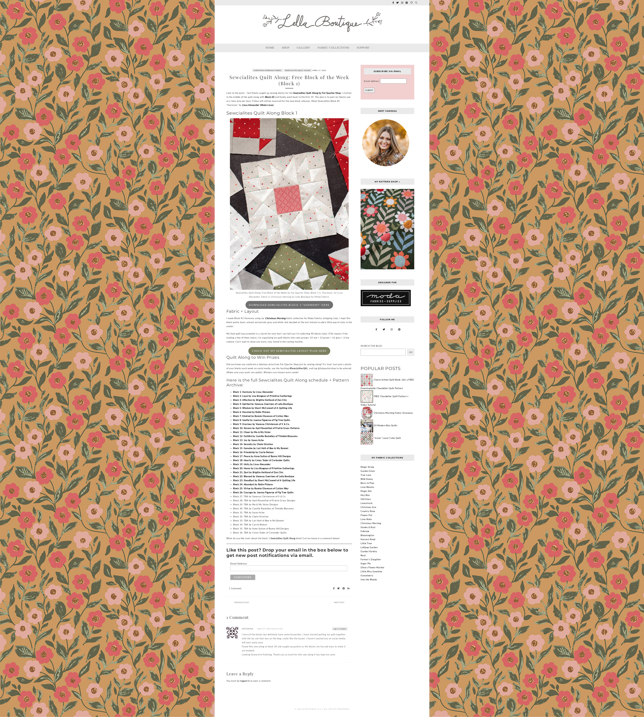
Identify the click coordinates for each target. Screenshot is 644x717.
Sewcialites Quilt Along (298, 70)
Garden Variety (369, 551)
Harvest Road (368, 539)
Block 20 (270, 97)
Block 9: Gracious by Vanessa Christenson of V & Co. (261, 424)
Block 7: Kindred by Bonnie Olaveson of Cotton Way (261, 416)
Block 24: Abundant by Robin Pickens (253, 484)
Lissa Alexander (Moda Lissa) (258, 105)
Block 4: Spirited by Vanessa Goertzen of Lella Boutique (263, 404)
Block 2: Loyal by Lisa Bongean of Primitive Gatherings (262, 396)
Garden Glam (368, 471)
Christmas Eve (368, 507)
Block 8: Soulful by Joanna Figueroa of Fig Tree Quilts (261, 420)
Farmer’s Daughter (371, 559)
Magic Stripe (367, 467)
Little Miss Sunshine (371, 571)
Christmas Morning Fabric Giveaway (393, 413)
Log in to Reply (339, 629)
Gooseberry (367, 575)
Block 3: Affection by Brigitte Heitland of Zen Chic (260, 400)
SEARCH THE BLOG (371, 346)
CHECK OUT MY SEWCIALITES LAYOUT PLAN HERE (289, 350)
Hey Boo (365, 495)
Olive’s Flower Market (372, 567)
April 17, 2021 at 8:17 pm (270, 628)
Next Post (339, 602)
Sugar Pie (366, 563)
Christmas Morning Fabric (268, 70)
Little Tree (366, 543)
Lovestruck (367, 503)
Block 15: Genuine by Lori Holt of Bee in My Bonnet (260, 448)
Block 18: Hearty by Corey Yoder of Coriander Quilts (261, 460)
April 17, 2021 (319, 70)
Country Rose (368, 511)
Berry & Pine (367, 483)
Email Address (238, 563)
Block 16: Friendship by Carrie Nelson (253, 452)
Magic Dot (366, 491)
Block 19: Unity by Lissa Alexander (252, 464)
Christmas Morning (275, 318)
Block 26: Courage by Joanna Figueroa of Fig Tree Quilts (263, 492)
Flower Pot (366, 515)
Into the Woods (369, 579)
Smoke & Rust (368, 527)
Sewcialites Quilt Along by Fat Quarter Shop (317, 93)
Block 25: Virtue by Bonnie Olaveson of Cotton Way (261, 488)
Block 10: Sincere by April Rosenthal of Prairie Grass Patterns (266, 428)
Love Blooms (367, 487)
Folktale (365, 531)
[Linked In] (347, 588)
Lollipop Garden (369, 547)
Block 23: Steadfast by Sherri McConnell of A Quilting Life (264, 480)
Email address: (372, 81)
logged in (245, 680)
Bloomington (367, 535)
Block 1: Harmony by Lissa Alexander (253, 392)
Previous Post (241, 602)
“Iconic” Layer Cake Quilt (387, 438)
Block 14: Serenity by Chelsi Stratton (253, 444)
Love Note (366, 519)
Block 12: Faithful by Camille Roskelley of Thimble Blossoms (265, 436)
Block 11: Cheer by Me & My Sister (252, 432)
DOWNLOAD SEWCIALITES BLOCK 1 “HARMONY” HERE (289, 304)
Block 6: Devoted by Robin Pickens (251, 412)
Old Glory (366, 499)
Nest (363, 555)
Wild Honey (367, 479)
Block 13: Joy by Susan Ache (248, 440)
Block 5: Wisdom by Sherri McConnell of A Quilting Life (262, 408)
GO (410, 352)
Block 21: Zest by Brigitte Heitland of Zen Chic (258, 472)
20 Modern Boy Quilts (385, 425)
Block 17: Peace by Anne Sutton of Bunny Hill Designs (262, 456)
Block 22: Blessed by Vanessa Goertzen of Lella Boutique (263, 476)
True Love (366, 475)
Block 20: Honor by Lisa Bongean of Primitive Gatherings (263, 468)
